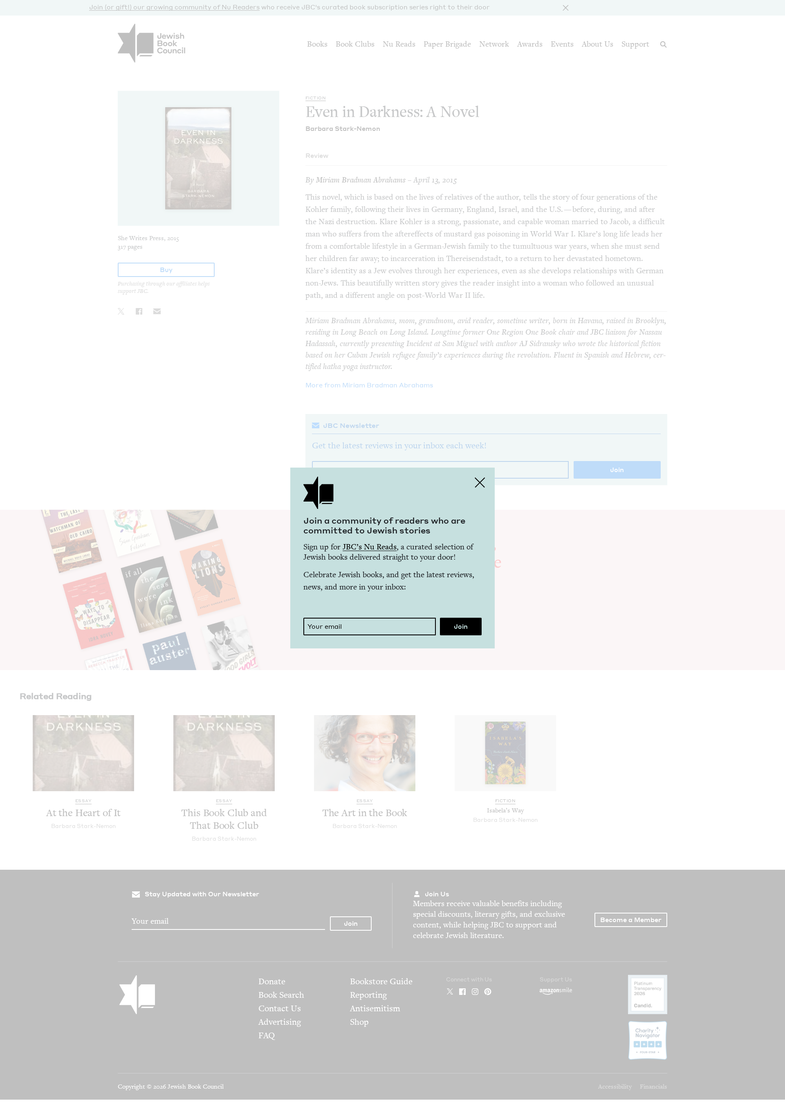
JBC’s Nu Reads (370, 546)
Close (480, 482)
